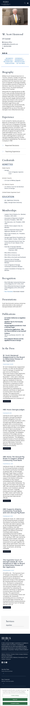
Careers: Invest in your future (7, 671)
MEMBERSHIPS (19, 60)
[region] (15, 697)
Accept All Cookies (15, 703)
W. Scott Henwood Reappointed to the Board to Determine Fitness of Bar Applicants (14, 358)
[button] (14, 145)
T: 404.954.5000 (6, 46)
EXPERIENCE (18, 58)
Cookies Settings (15, 695)
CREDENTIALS (8, 60)
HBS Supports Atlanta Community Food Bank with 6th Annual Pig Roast (14, 511)
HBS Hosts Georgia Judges (14, 409)
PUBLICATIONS (9, 63)
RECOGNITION (8, 61)
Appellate (9, 625)
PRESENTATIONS (20, 61)
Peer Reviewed (8, 291)
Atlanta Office (7, 42)
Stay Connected (5, 679)
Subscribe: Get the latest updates (8, 681)
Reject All (15, 699)
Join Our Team (5, 669)
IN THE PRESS (21, 63)
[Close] (27, 690)
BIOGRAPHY (9, 58)
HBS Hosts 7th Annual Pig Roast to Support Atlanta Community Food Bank (13, 458)
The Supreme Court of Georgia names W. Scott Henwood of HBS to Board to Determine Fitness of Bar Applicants (14, 563)
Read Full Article (7, 401)
